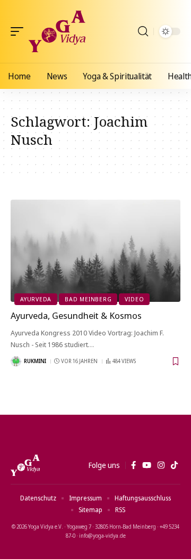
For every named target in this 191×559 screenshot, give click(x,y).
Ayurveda (35, 299)
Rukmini (35, 361)
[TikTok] (174, 465)
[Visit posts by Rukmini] (16, 361)
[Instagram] (161, 465)
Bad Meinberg (88, 299)
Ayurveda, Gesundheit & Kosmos (76, 315)
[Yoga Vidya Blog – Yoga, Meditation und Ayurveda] (25, 465)
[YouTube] (147, 465)
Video (134, 299)
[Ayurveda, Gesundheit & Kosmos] (95, 251)
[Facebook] (133, 465)
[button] (20, 31)
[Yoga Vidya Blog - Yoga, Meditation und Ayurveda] (57, 31)
